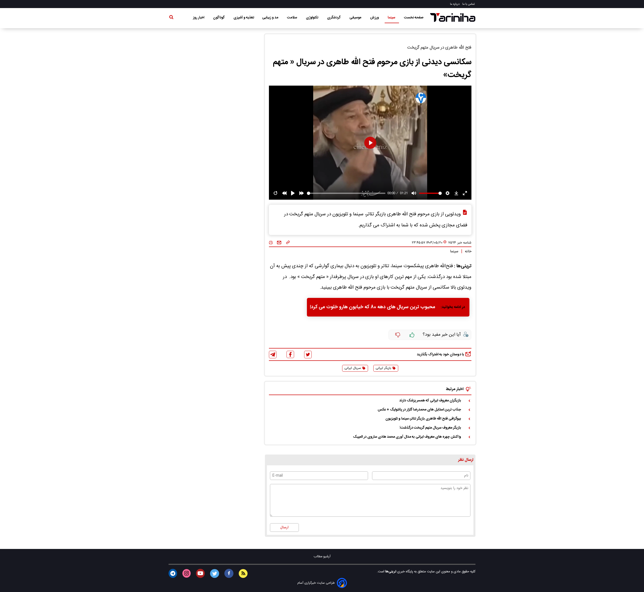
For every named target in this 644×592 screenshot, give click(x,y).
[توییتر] (308, 354)
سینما (392, 18)
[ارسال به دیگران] (279, 243)
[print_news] (271, 243)
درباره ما (455, 4)
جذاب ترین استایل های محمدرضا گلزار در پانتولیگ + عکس (419, 410)
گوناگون (219, 18)
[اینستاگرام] (186, 573)
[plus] (412, 335)
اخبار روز (199, 18)
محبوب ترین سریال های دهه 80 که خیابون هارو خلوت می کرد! (372, 307)
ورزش (375, 18)
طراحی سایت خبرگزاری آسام (316, 583)
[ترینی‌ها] (452, 17)
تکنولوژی (312, 18)
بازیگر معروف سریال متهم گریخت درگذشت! (430, 428)
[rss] (243, 573)
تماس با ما (468, 4)
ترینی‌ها (390, 571)
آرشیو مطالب (322, 556)
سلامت (292, 18)
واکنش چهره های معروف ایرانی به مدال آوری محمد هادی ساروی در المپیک (407, 437)
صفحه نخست (413, 18)
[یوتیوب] (200, 573)
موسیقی (355, 18)
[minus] (397, 335)
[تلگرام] (272, 354)
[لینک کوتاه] (288, 243)
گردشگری (334, 18)
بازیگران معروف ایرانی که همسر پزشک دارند (430, 401)
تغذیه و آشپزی (243, 18)
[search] (171, 18)
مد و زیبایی (270, 18)
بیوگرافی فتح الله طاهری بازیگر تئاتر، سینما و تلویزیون (423, 419)
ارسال (284, 528)
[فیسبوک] (290, 354)
